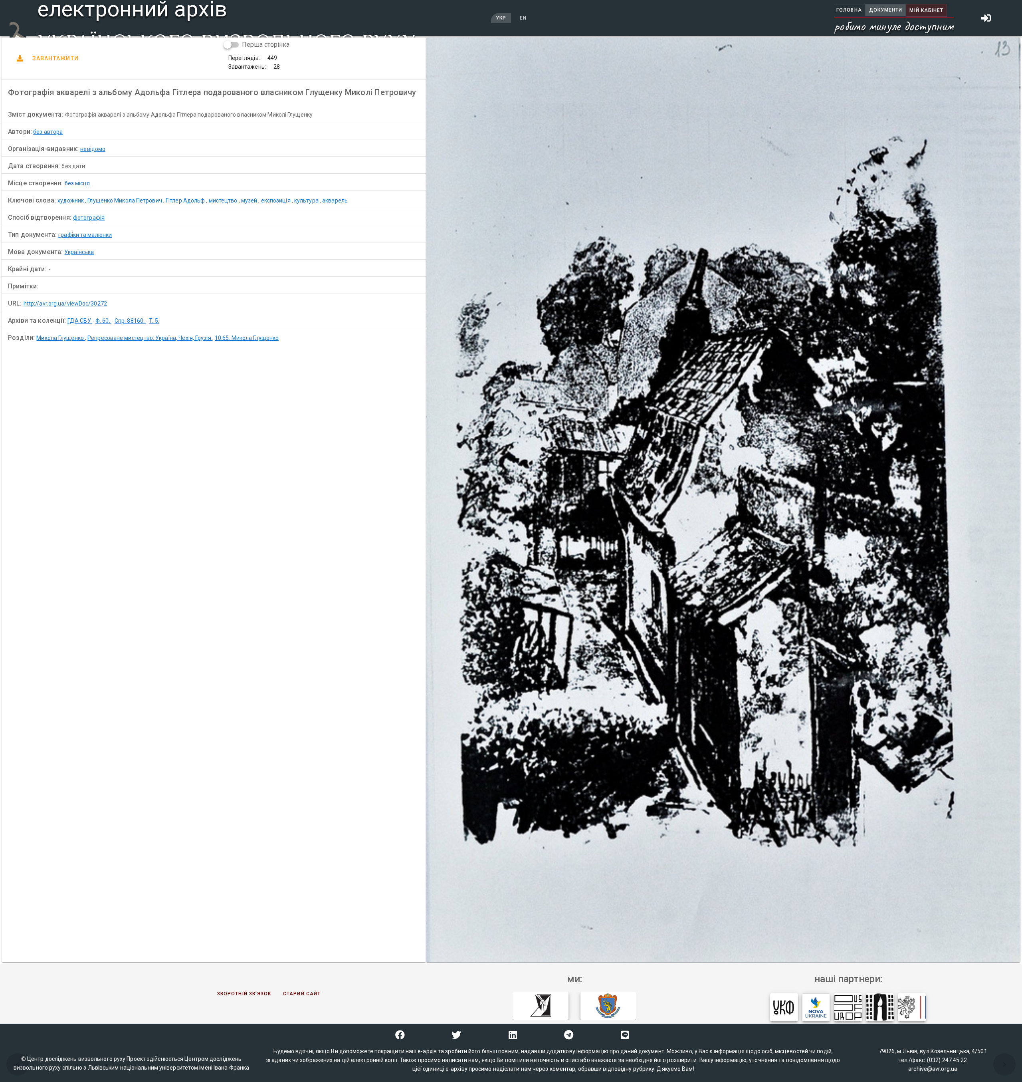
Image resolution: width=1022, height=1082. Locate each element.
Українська (79, 252)
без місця (77, 183)
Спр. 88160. (130, 321)
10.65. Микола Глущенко (247, 338)
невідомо (92, 149)
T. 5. (154, 321)
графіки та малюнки (85, 235)
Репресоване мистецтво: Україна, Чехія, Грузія (149, 338)
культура (307, 200)
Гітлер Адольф (186, 200)
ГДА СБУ (79, 321)
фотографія (89, 217)
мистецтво (224, 200)
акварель (335, 200)
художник (71, 200)
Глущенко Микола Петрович (125, 200)
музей (250, 200)
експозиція (276, 200)
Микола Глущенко (60, 338)
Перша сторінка (265, 44)
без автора (48, 132)
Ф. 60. (103, 321)
